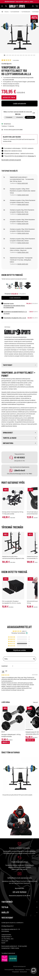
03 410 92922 (19, 156)
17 (30, 55)
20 (34, 55)
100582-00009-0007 (23, 204)
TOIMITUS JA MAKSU (9, 438)
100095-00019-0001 (22, 264)
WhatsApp (31, 156)
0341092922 (5, 931)
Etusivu (7, 11)
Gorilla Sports (6, 64)
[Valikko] (2, 6)
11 (20, 55)
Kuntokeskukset (26, 11)
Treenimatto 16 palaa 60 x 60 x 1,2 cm (15, 318)
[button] (6, 60)
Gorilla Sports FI (22, 966)
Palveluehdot (23, 972)
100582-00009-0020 (23, 233)
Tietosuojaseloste (9, 969)
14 (25, 55)
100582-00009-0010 (22, 214)
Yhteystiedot (15, 972)
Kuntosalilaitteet (15, 11)
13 (23, 55)
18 (31, 55)
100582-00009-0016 (22, 223)
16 (28, 55)
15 (26, 55)
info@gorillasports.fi (7, 926)
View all (35, 702)
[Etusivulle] (19, 6)
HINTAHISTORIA (8, 443)
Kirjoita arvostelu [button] (19, 650)
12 (22, 55)
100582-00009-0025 (23, 243)
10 (18, 55)
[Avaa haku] (6, 6)
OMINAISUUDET (8, 433)
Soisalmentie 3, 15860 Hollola (10, 948)
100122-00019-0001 (22, 183)
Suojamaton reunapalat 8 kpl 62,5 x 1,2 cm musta (15, 312)
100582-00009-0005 (23, 195)
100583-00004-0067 (23, 252)
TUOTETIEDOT (7, 365)
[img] (5, 675)
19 (33, 55)
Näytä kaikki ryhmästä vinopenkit (11, 160)
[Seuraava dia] (36, 725)
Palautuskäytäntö (19, 969)
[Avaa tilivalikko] (33, 6)
